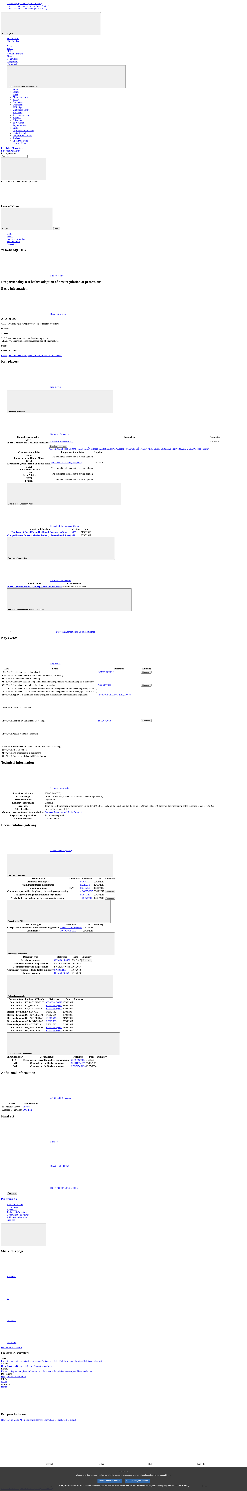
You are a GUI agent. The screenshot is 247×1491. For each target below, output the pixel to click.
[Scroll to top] (23, 1235)
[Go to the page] (119, 717)
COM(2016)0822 (106, 672)
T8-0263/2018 (104, 720)
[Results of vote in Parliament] (119, 743)
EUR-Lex (27, 1110)
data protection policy (142, 1486)
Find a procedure (8, 153)
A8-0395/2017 (104, 685)
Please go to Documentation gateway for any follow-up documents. (31, 355)
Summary (146, 672)
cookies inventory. (182, 1486)
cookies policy (161, 1486)
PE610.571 (85, 885)
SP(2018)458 (60, 970)
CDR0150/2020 (78, 1066)
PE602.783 (51, 1018)
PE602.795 (51, 1021)
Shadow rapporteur (58, 446)
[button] (44, 1409)
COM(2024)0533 (62, 973)
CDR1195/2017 (78, 1063)
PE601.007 (85, 881)
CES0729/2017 (78, 1060)
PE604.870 (85, 888)
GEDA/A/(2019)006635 (119, 694)
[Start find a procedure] (23, 169)
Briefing (26, 1106)
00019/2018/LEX (68, 930)
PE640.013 (103, 694)
